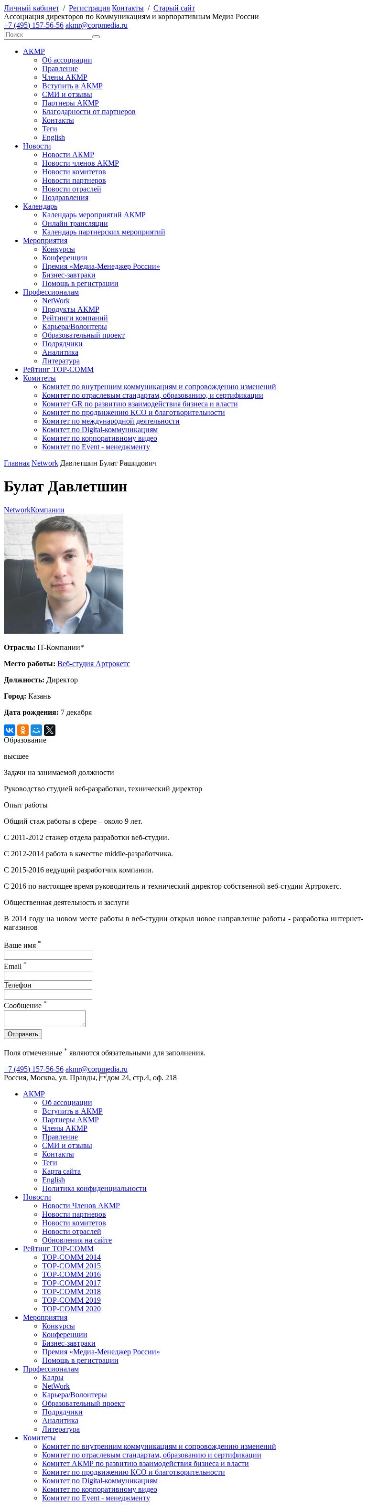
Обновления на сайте (77, 1240)
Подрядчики (62, 344)
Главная (17, 463)
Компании (48, 510)
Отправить (23, 1034)
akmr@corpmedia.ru (96, 25)
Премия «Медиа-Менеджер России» (101, 266)
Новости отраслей (71, 189)
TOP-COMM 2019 (71, 1300)
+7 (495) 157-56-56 (34, 25)
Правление (60, 68)
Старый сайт (174, 8)
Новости (37, 146)
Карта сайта (61, 1171)
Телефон (18, 985)
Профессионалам (51, 292)
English (53, 137)
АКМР (34, 51)
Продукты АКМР (70, 309)
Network (45, 463)
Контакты (128, 8)
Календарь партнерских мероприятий (103, 232)
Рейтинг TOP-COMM (58, 369)
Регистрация (89, 8)
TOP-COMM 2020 (71, 1309)
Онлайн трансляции (75, 223)
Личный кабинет (31, 8)
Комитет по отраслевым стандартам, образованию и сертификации (151, 1455)
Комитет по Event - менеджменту (96, 447)
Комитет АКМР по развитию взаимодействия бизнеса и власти (145, 1463)
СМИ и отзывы (67, 94)
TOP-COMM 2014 (71, 1257)
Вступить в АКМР (72, 86)
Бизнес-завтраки (69, 275)
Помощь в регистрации (80, 283)
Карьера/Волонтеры (74, 326)
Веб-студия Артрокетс (93, 663)
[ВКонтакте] (9, 730)
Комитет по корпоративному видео (99, 438)
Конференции (64, 258)
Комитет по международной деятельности (111, 421)
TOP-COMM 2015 (71, 1266)
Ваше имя (22, 945)
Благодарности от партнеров (89, 111)
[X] (49, 730)
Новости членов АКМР (80, 163)
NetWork (56, 301)
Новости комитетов (74, 172)
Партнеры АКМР (70, 103)
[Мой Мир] (36, 730)
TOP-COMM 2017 (71, 1283)
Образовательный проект (83, 335)
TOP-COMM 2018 (71, 1291)
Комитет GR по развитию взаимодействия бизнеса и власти (140, 404)
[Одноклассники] (23, 730)
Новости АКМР (68, 154)
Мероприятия (45, 240)
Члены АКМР (64, 77)
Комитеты (39, 378)
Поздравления (65, 197)
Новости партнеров (74, 180)
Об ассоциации (67, 60)
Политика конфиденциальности (94, 1188)
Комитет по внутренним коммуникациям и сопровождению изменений (159, 387)
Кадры (53, 1377)
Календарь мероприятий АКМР (94, 215)
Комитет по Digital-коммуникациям (100, 429)
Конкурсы (58, 249)
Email (15, 966)
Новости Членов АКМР (81, 1206)
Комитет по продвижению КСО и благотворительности (133, 412)
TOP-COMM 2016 (71, 1274)
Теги (49, 129)
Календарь (40, 206)
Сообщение (25, 1005)
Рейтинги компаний (75, 318)
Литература (61, 361)
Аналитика (60, 352)
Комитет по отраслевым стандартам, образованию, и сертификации (152, 395)
